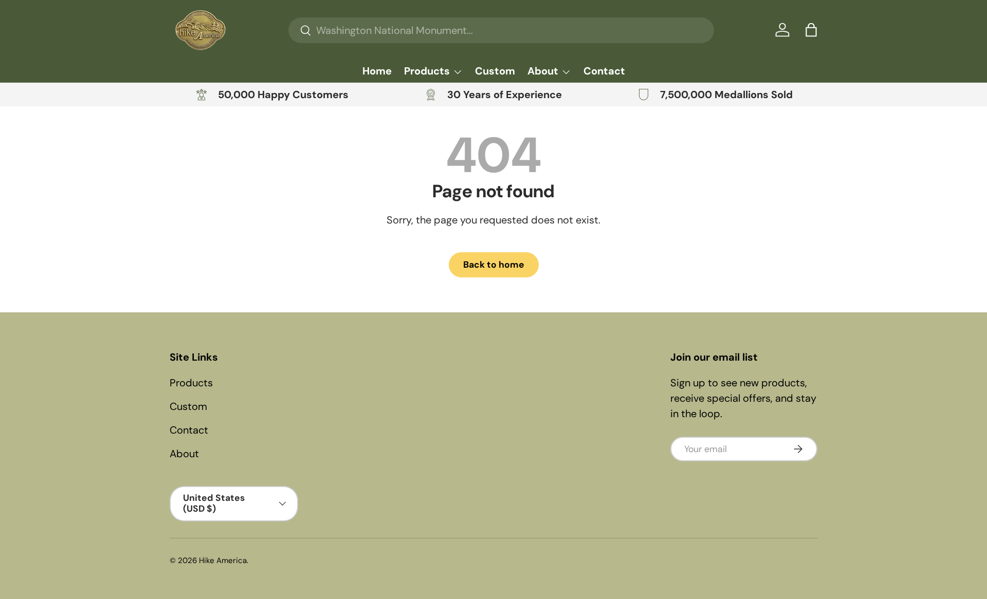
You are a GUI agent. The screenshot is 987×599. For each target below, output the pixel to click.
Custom (495, 71)
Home (377, 71)
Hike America (223, 560)
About (542, 71)
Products (427, 71)
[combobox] (501, 30)
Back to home (493, 264)
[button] (811, 29)
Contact (604, 71)
